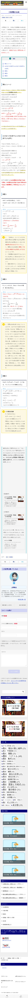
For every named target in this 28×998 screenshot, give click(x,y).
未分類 (18, 805)
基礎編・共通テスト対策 (7, 17)
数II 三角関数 (9, 557)
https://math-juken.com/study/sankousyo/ (12, 500)
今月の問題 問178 (8, 861)
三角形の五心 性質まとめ (9, 884)
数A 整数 (9, 753)
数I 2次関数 (9, 797)
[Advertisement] (14, 478)
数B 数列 (9, 759)
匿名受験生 (19, 887)
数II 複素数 (8, 795)
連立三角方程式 (22, 605)
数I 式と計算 (10, 802)
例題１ (6, 71)
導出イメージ (8, 63)
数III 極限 (8, 772)
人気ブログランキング (6, 940)
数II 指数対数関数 (10, 792)
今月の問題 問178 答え (10, 874)
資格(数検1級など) (7, 924)
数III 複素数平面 (11, 779)
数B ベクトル (12, 756)
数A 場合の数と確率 (14, 748)
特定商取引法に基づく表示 (7, 981)
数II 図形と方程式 (14, 784)
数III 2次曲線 (8, 761)
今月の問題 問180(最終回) (10, 836)
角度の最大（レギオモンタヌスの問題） (8, 605)
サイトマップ (4, 987)
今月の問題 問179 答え (10, 848)
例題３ (6, 75)
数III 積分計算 (11, 777)
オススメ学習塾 (8, 540)
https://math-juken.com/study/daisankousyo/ (12, 518)
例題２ (6, 73)
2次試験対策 (6, 907)
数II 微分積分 (11, 790)
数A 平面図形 (10, 751)
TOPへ (21, 996)
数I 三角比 (18, 800)
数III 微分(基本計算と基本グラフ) (14, 766)
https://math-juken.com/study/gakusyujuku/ (12, 542)
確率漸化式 (5, 891)
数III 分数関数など (9, 763)
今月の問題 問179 (8, 823)
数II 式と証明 (10, 787)
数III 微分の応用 (11, 769)
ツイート (4, 967)
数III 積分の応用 (12, 774)
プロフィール (4, 976)
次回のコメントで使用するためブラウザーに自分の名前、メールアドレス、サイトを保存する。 (13, 643)
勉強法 (4, 914)
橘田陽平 (21, 897)
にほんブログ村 (6, 947)
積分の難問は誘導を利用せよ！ (10, 894)
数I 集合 (6, 805)
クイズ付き (9, 746)
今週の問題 (5, 910)
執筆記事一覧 (22, 599)
